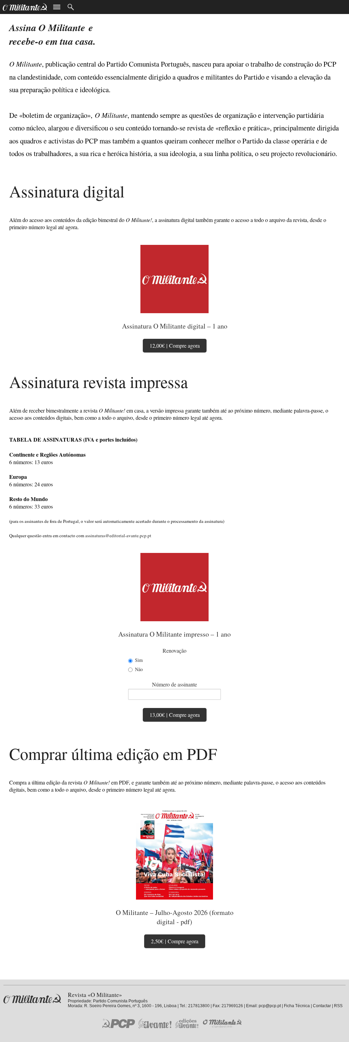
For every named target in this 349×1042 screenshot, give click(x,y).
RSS (338, 1005)
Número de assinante (174, 684)
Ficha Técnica (297, 1005)
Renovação (174, 650)
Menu (56, 7)
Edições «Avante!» (187, 1023)
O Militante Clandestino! (222, 1023)
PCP (118, 1023)
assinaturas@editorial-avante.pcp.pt (118, 535)
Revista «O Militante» (32, 999)
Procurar (70, 7)
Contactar (322, 1005)
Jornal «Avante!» (154, 1023)
